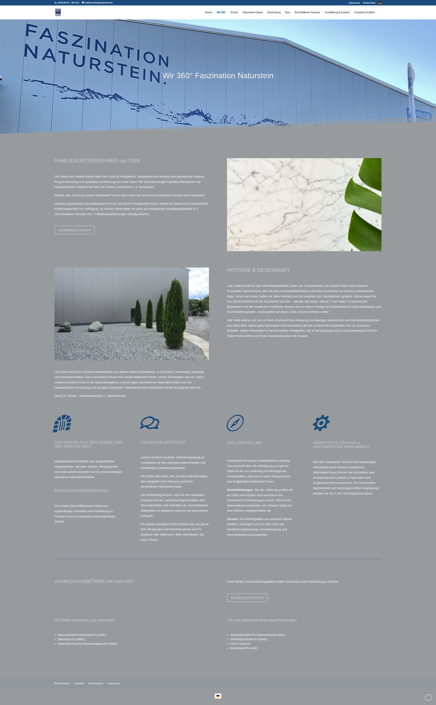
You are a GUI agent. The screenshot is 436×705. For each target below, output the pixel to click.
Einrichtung (274, 12)
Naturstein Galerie (253, 12)
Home (208, 12)
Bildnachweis (62, 683)
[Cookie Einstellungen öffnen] (428, 700)
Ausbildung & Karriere (337, 12)
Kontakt (79, 683)
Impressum (354, 3)
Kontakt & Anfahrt (364, 12)
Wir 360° (221, 12)
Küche (234, 12)
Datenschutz (369, 3)
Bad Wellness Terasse (307, 12)
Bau (287, 12)
